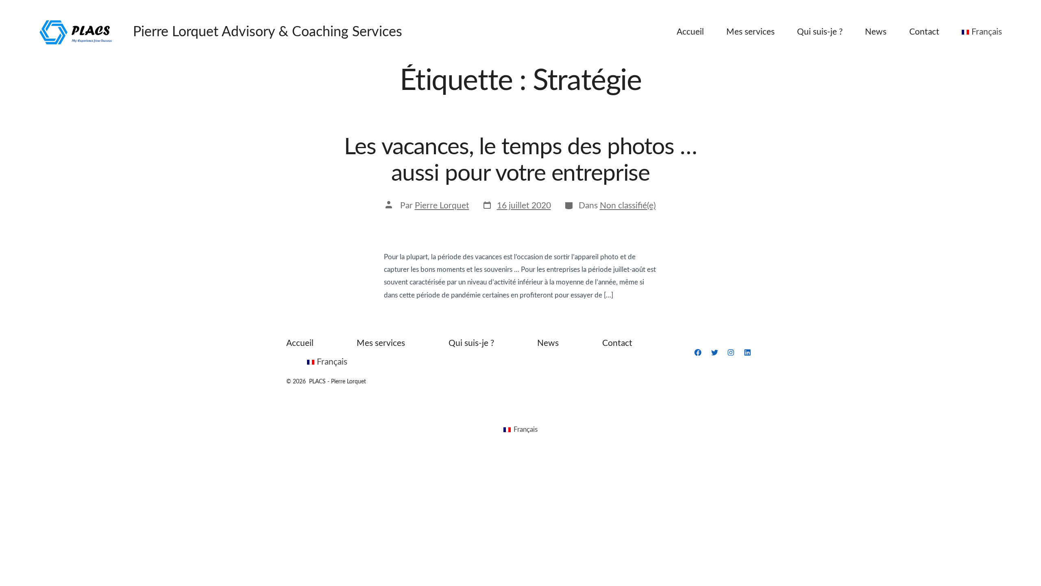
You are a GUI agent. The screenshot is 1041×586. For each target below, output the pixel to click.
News (875, 32)
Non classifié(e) (628, 205)
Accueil (690, 32)
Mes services (750, 32)
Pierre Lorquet (442, 205)
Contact (924, 32)
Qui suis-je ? (820, 32)
